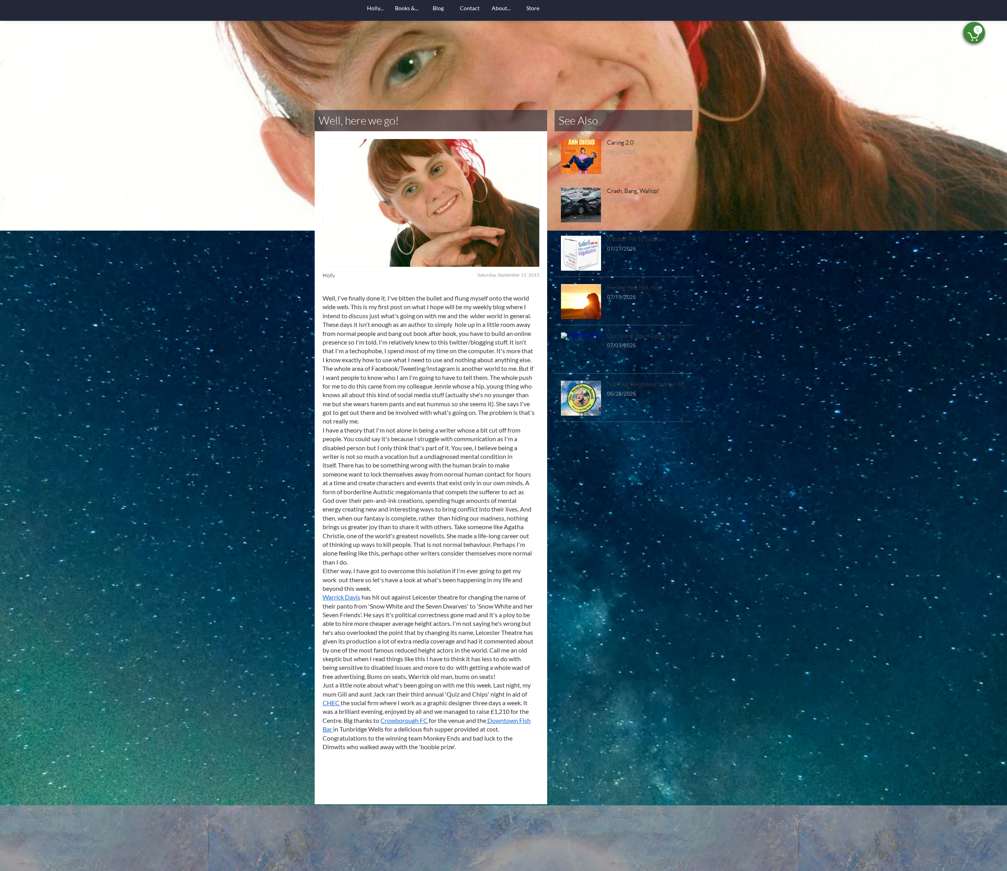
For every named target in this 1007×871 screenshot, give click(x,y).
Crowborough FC (404, 720)
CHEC (332, 702)
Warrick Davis (341, 597)
